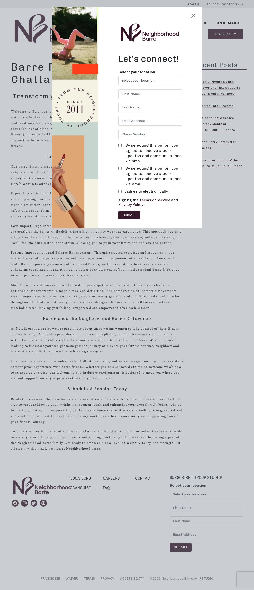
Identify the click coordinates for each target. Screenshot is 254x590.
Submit (129, 215)
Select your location (136, 72)
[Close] (193, 16)
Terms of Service (154, 200)
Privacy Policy (130, 204)
